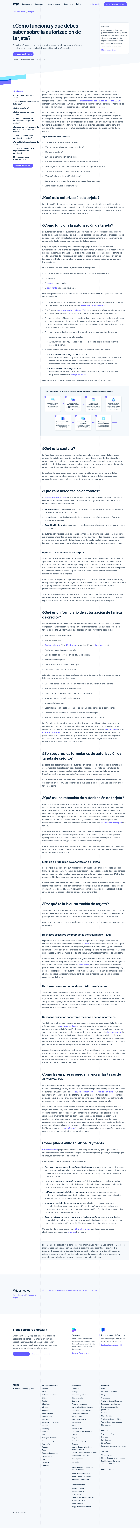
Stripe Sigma (47, 1456)
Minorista (75, 1462)
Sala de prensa (106, 1440)
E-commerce (76, 1401)
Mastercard (71, 645)
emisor (50, 283)
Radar (44, 1450)
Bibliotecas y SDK (78, 1500)
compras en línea (68, 1026)
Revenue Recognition (50, 1453)
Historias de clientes (109, 1392)
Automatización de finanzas (82, 1407)
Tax (43, 1459)
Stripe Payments (50, 1149)
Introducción (18, 91)
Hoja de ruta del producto (111, 1434)
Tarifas (78, 4)
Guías (103, 1389)
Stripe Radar (83, 964)
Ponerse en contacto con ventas (113, 1446)
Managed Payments (49, 1438)
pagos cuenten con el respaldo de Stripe (94, 1091)
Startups (75, 1392)
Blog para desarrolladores (81, 1506)
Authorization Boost (49, 1395)
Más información (108, 50)
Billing (44, 1398)
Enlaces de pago (48, 1441)
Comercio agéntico (79, 1395)
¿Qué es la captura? (21, 108)
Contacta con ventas (40, 1354)
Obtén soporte (107, 1455)
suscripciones (111, 729)
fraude (104, 822)
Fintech (74, 1435)
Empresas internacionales (81, 1410)
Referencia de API (78, 1491)
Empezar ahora (20, 1354)
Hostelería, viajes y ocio (81, 1441)
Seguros (75, 1444)
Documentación (78, 1488)
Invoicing (45, 1428)
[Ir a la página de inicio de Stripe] (15, 1385)
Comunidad (105, 1398)
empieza (72, 1232)
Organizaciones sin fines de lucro (84, 1453)
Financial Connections (50, 1422)
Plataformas (76, 1422)
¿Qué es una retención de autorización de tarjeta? (23, 136)
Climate (45, 1407)
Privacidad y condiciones (110, 1404)
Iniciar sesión (95, 4)
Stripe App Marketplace (81, 1473)
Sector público (77, 1459)
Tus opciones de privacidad (111, 1422)
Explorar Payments (79, 1353)
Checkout (46, 1404)
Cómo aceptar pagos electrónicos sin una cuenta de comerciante (71, 1290)
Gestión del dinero (79, 1419)
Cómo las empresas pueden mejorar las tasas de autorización (24, 150)
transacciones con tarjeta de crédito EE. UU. (100, 100)
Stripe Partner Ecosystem (81, 1476)
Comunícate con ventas (114, 4)
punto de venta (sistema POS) (72, 310)
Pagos (31, 11)
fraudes (85, 943)
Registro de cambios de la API (83, 1497)
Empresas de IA (78, 1428)
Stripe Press (106, 1443)
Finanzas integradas (79, 1404)
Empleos (104, 1437)
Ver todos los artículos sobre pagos (24, 1296)
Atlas (44, 1392)
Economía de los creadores (82, 1431)
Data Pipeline (47, 1416)
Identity (45, 1425)
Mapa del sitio (106, 1416)
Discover (99, 645)
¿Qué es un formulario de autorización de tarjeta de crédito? (23, 120)
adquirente (52, 288)
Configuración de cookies (111, 1419)
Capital (44, 1401)
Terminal (45, 1462)
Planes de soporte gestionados (113, 1458)
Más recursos (19, 11)
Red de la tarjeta (52, 645)
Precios (45, 1389)
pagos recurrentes (51, 732)
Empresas (75, 1389)
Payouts (45, 1447)
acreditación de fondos (56, 497)
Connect (45, 1410)
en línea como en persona (92, 305)
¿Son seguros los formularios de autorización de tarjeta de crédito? (26, 129)
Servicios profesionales (81, 1456)
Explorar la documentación (112, 1345)
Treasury (45, 1465)
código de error (78, 374)
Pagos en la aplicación (80, 1413)
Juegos (74, 1438)
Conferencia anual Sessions (111, 1401)
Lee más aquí (69, 1128)
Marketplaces (77, 1416)
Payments (46, 1444)
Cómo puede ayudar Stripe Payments (21, 158)
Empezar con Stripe (22, 54)
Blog (103, 1395)
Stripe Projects (77, 1503)
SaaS (74, 1425)
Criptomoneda (47, 1413)
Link (43, 1435)
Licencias (104, 1413)
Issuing (44, 1431)
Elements (45, 1419)
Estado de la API (78, 1494)
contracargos (115, 822)
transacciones (114, 1032)
